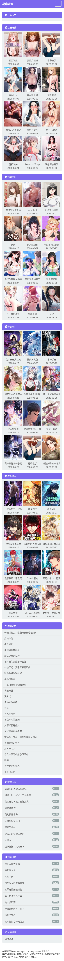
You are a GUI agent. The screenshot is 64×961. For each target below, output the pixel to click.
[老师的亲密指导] (13, 113)
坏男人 (8, 840)
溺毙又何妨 (10, 827)
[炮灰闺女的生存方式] (13, 378)
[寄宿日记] (13, 79)
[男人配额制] (32, 228)
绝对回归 (51, 509)
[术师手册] (51, 343)
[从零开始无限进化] (32, 378)
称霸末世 (13, 612)
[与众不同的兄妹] (51, 228)
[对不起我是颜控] (32, 596)
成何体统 (32, 509)
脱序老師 (32, 313)
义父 (52, 313)
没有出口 (32, 209)
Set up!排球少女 (32, 164)
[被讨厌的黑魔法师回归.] (32, 527)
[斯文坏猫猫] (51, 263)
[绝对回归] (51, 493)
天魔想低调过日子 (13, 820)
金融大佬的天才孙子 (14, 908)
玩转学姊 (13, 164)
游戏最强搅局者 (13, 543)
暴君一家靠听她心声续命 (16, 754)
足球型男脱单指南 (13, 279)
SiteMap (37, 951)
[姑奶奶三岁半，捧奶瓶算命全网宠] (51, 596)
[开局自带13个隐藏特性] (51, 562)
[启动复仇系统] (51, 193)
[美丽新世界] (32, 79)
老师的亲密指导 (13, 129)
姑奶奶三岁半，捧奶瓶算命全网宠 (20, 736)
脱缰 (6, 760)
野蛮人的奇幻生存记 (14, 833)
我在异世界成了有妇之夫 (17, 801)
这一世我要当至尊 (51, 394)
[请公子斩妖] (51, 412)
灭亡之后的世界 (12, 765)
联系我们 (45, 951)
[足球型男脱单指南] (13, 263)
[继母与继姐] (51, 113)
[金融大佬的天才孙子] (32, 412)
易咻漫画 (8, 4)
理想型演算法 (51, 164)
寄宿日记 (13, 95)
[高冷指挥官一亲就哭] (13, 447)
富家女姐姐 (32, 60)
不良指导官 (9, 771)
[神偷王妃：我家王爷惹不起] (51, 527)
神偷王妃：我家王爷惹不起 (17, 667)
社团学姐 (13, 60)
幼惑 (13, 244)
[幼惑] (13, 228)
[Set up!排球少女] (32, 148)
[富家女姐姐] (32, 44)
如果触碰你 (10, 807)
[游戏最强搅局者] (13, 527)
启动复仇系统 (51, 209)
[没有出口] (32, 193)
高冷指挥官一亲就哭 (14, 921)
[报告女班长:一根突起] (51, 447)
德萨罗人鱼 (32, 359)
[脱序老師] (32, 297)
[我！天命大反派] (13, 343)
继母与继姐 (51, 129)
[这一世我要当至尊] (51, 378)
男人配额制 (32, 244)
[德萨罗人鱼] (32, 343)
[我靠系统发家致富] (13, 562)
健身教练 (51, 95)
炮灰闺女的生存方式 (14, 883)
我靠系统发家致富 (13, 578)
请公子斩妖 (51, 428)
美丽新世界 (32, 95)
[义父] (51, 297)
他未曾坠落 (13, 428)
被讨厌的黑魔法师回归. (15, 661)
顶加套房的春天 (32, 279)
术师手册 (51, 359)
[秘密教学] (51, 44)
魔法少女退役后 (13, 209)
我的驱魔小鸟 (11, 814)
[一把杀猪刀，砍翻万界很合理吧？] (13, 493)
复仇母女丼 (32, 129)
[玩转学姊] (13, 148)
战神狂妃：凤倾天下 (14, 846)
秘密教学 (51, 60)
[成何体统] (32, 493)
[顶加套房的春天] (32, 263)
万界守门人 (9, 748)
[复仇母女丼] (32, 113)
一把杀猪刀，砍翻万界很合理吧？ (20, 632)
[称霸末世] (13, 596)
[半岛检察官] (32, 562)
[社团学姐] (13, 44)
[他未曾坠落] (13, 412)
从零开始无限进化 (32, 394)
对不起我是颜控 (32, 612)
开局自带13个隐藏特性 (15, 684)
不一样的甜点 (13, 313)
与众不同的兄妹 (51, 244)
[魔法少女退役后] (13, 193)
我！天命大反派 (13, 359)
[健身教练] (51, 79)
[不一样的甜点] (13, 297)
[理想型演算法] (51, 148)
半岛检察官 (32, 578)
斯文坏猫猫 (51, 279)
